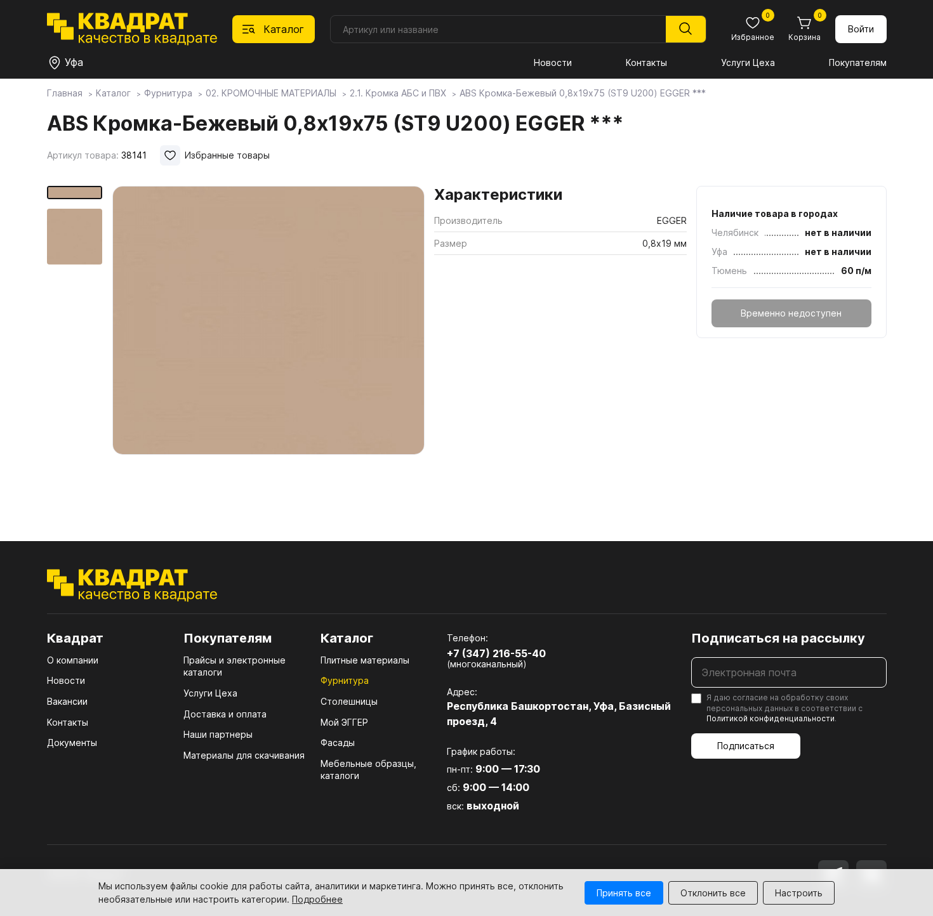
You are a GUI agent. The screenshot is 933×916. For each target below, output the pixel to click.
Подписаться (745, 745)
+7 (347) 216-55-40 (496, 653)
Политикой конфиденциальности (770, 718)
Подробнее (317, 899)
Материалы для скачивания (244, 755)
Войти (861, 28)
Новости (553, 62)
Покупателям (858, 62)
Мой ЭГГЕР (344, 722)
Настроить (799, 892)
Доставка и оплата (225, 714)
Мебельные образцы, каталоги (368, 770)
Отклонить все (713, 892)
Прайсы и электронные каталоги (234, 666)
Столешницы (349, 701)
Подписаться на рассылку (778, 638)
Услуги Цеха (748, 62)
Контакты (646, 62)
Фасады (338, 742)
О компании (72, 660)
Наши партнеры (218, 734)
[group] (268, 345)
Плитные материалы (365, 660)
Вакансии (67, 701)
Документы (72, 742)
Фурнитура (345, 680)
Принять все (624, 892)
